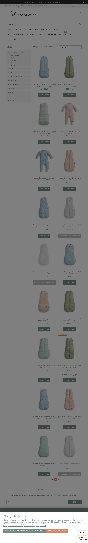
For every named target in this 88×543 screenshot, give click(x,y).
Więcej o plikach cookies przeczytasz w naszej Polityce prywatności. (24, 526)
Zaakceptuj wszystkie (57, 530)
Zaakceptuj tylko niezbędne (16, 530)
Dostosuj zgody (37, 530)
